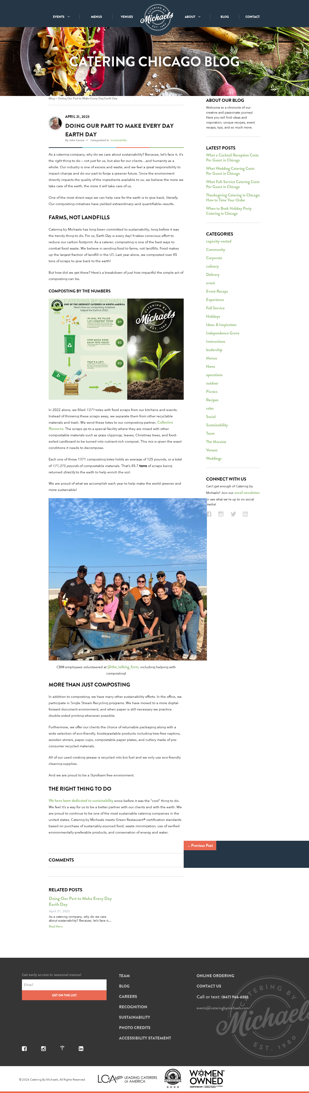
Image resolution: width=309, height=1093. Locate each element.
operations (214, 374)
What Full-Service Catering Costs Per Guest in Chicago (233, 184)
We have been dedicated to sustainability (81, 800)
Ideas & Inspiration (221, 324)
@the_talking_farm (122, 667)
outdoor (212, 383)
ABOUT (190, 16)
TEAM (124, 976)
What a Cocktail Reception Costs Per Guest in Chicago (232, 158)
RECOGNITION (133, 1007)
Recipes (212, 399)
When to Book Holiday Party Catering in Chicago (229, 211)
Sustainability (118, 140)
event (210, 282)
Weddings (214, 458)
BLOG (225, 16)
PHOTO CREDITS (134, 1028)
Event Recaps (217, 291)
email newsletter (247, 492)
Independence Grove (222, 333)
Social (211, 416)
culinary (212, 266)
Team (210, 433)
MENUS (96, 16)
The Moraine (216, 441)
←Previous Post (200, 845)
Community (215, 249)
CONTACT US (209, 986)
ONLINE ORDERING (215, 976)
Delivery (212, 274)
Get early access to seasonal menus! (51, 975)
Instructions (215, 341)
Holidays (213, 316)
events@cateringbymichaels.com (223, 1008)
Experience (215, 299)
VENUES (127, 16)
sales (210, 408)
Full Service (215, 308)
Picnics (212, 391)
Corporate (214, 257)
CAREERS (128, 997)
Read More (56, 926)
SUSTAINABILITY (134, 1017)
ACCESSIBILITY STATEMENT (145, 1038)
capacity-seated (218, 241)
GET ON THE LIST (64, 995)
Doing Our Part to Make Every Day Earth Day (87, 98)
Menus (211, 358)
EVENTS (59, 16)
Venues (212, 450)
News (210, 366)
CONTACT (252, 16)
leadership (214, 349)
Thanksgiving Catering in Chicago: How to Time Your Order (233, 198)
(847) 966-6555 (234, 997)
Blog (52, 98)
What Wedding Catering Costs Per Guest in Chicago (230, 171)
